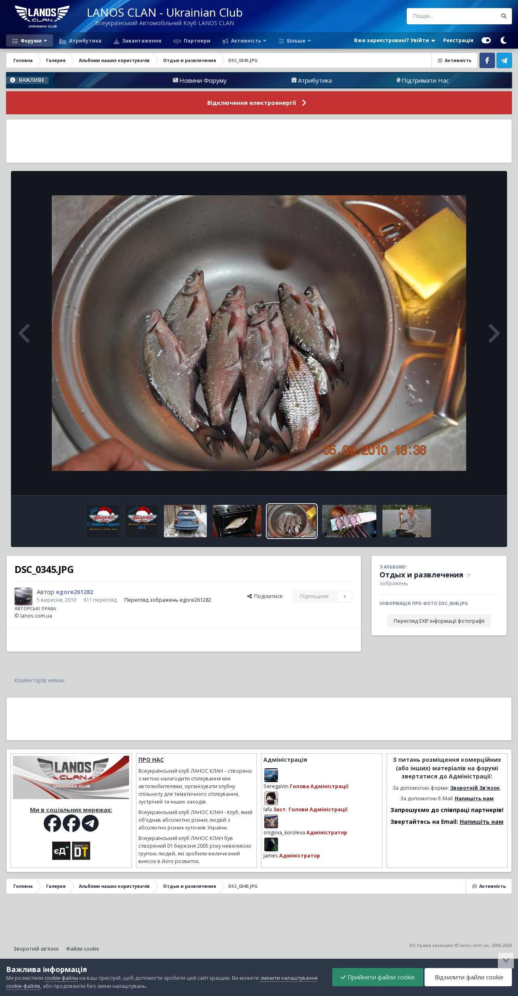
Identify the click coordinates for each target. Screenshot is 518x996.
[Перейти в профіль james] (271, 844)
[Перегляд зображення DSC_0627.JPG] (406, 521)
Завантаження (141, 40)
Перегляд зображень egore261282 (167, 599)
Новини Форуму (150, 80)
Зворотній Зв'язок (475, 787)
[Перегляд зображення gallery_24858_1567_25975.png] (103, 521)
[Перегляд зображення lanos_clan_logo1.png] (141, 521)
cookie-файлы (61, 978)
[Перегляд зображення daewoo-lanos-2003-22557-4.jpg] (185, 521)
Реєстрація (458, 40)
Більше (296, 40)
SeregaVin (276, 786)
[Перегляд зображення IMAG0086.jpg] (349, 521)
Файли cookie (82, 948)
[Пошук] (504, 16)
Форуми (30, 40)
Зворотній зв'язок (36, 948)
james (270, 855)
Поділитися (267, 596)
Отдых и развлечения (421, 574)
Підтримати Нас (372, 80)
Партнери (196, 40)
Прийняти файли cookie (380, 977)
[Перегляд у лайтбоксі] (259, 333)
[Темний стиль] (503, 40)
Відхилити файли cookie (468, 977)
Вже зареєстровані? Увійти (392, 40)
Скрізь (478, 16)
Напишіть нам (474, 798)
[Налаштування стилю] (486, 40)
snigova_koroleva (284, 832)
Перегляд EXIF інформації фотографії (439, 621)
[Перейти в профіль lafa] (271, 798)
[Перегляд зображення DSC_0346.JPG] (237, 521)
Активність (245, 40)
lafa (267, 809)
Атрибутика (85, 40)
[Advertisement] (259, 141)
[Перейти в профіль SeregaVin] (271, 775)
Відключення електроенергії (251, 103)
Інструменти (473, 480)
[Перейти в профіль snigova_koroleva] (271, 821)
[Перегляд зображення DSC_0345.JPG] (291, 521)
